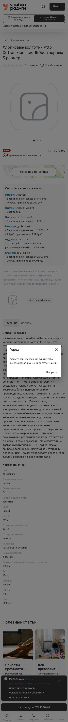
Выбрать (51, 372)
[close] (56, 349)
